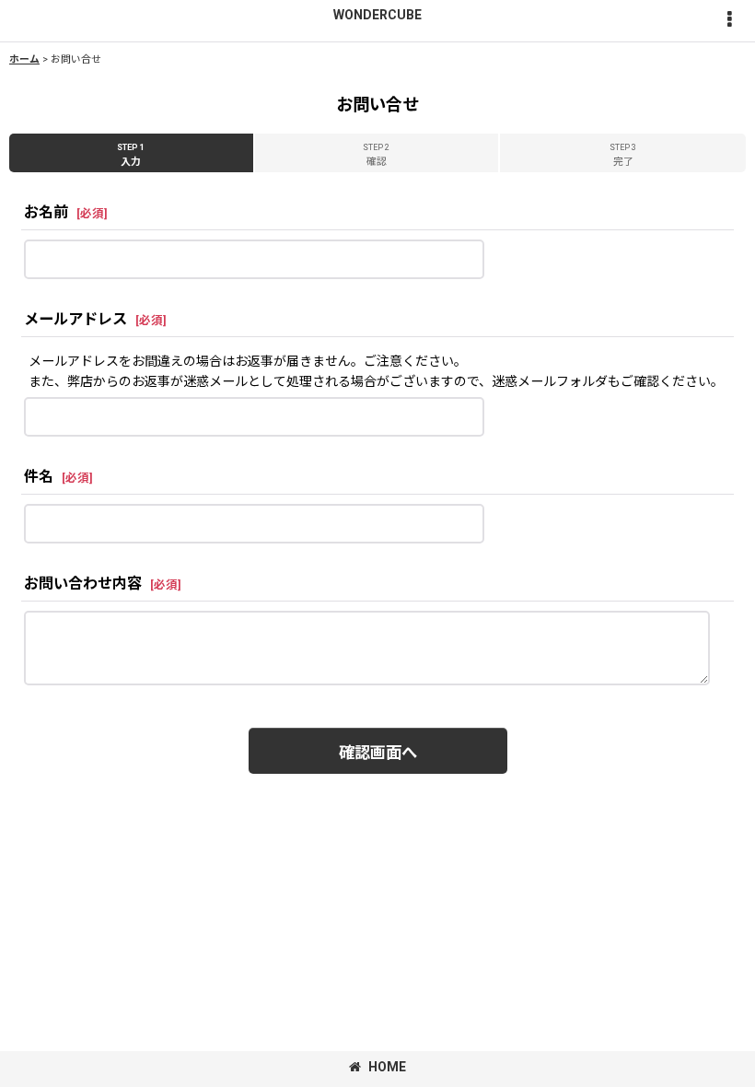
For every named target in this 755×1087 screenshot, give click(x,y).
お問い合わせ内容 (83, 583)
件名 (38, 476)
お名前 (46, 212)
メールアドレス (75, 319)
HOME (387, 1066)
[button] (729, 20)
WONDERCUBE (377, 14)
